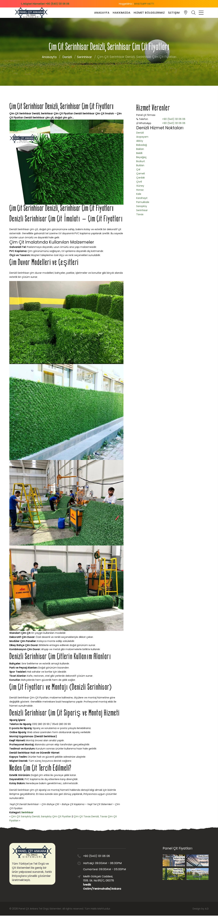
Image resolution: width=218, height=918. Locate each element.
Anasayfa (101, 13)
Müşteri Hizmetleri (45, 3)
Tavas (139, 214)
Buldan (140, 165)
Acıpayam (142, 136)
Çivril (139, 181)
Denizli (67, 57)
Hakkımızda (121, 13)
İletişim (174, 13)
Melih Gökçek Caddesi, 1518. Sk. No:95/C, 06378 (99, 882)
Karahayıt (141, 198)
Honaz (140, 190)
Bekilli (139, 153)
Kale (138, 194)
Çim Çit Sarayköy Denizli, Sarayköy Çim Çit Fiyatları (41, 816)
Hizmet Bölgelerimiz (149, 13)
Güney (140, 185)
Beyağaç (141, 157)
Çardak (140, 177)
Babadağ (141, 145)
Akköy (139, 141)
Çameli (140, 173)
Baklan (140, 149)
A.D (207, 908)
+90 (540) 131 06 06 (173, 119)
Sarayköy (141, 206)
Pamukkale (142, 202)
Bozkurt (140, 161)
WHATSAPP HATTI (144, 3)
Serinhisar (84, 57)
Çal (138, 169)
